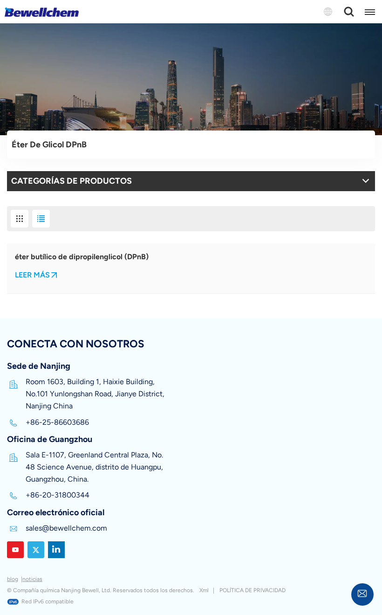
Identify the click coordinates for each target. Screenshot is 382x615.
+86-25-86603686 (57, 422)
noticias (32, 579)
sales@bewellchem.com (66, 528)
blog (12, 579)
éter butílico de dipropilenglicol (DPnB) (82, 256)
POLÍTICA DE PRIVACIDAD (252, 590)
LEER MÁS (32, 274)
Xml (204, 590)
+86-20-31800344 (57, 495)
